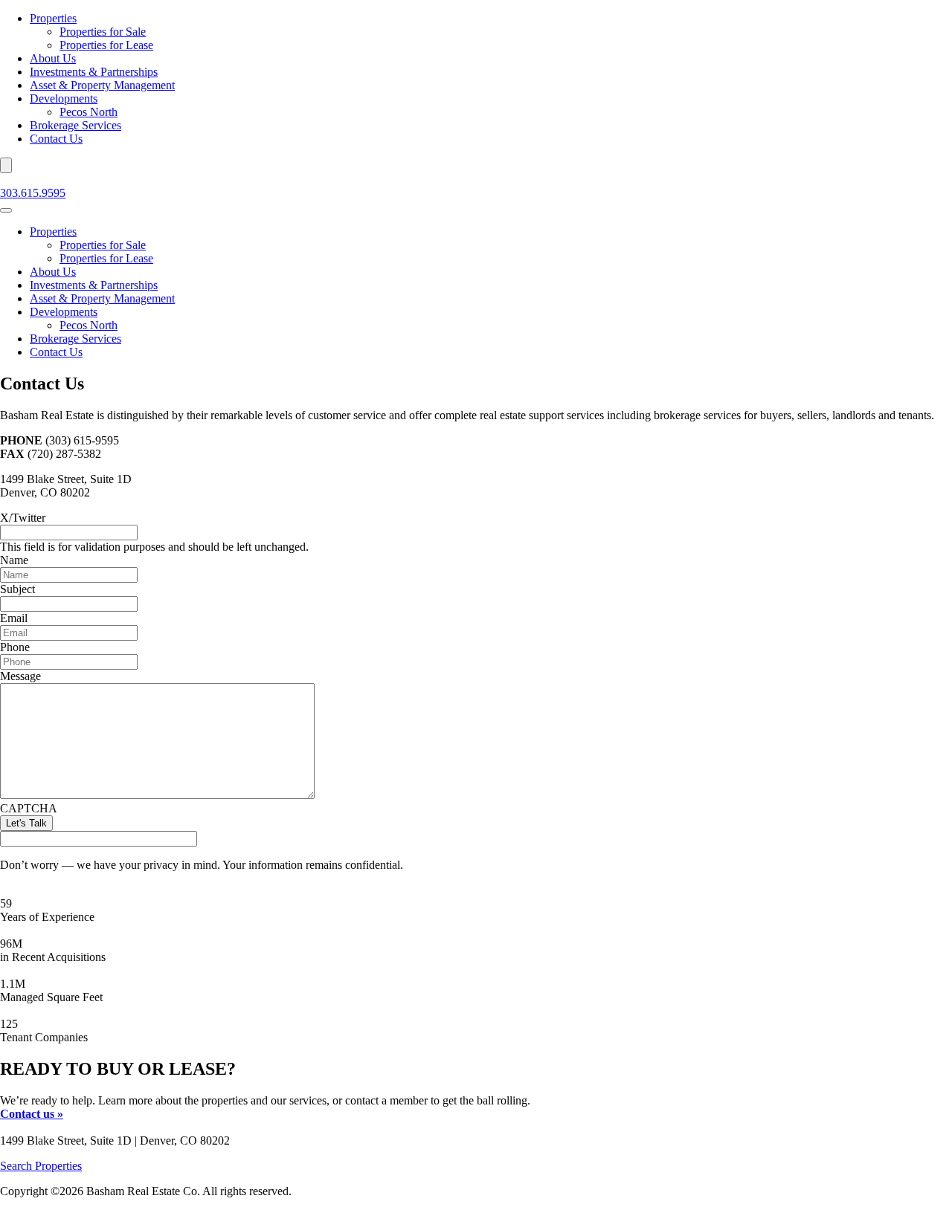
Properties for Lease (106, 45)
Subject (17, 589)
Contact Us (56, 138)
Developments (63, 98)
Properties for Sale (103, 31)
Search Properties (41, 1165)
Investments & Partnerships (94, 71)
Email (14, 618)
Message (20, 676)
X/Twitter (22, 517)
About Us (53, 58)
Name (14, 560)
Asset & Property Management (102, 85)
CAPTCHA (28, 808)
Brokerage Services (75, 125)
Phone (15, 647)
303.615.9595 (32, 193)
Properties (53, 18)
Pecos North (89, 112)
